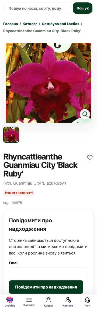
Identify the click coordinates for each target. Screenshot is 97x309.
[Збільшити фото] (48, 83)
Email (14, 263)
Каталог (30, 24)
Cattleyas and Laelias (60, 24)
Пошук (83, 8)
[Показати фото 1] (11, 135)
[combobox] (37, 8)
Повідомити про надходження (46, 287)
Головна (10, 24)
